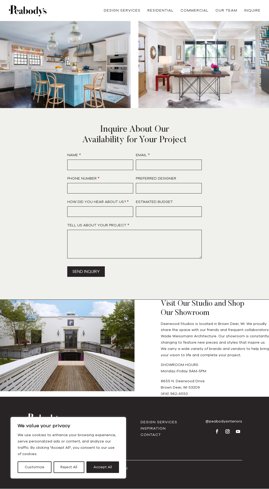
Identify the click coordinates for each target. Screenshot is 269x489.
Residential (160, 11)
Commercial (194, 11)
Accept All (103, 467)
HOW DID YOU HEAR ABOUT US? (98, 201)
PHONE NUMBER (83, 178)
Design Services (122, 11)
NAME (74, 154)
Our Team (226, 11)
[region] (68, 447)
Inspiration (153, 428)
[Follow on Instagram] (227, 431)
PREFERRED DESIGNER (156, 178)
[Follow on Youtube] (238, 431)
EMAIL (143, 154)
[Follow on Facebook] (217, 431)
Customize (34, 467)
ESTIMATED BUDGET (154, 201)
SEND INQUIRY (86, 271)
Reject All (68, 467)
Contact (151, 434)
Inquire (252, 11)
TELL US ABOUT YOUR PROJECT (98, 225)
